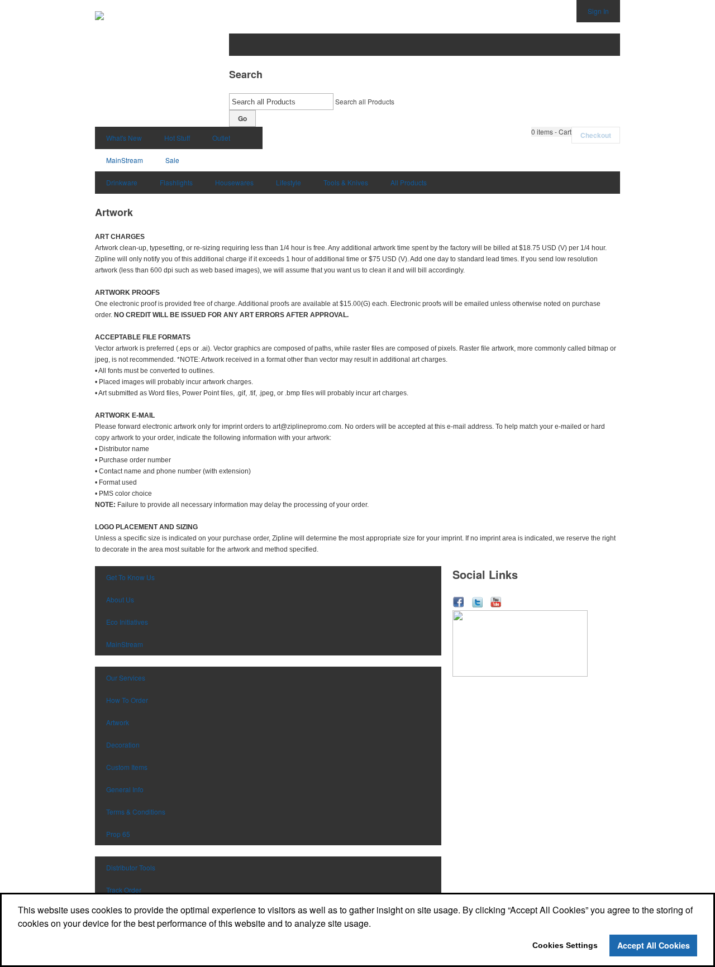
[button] (551, 132)
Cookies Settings (565, 945)
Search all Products (364, 101)
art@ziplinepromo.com (307, 426)
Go (242, 118)
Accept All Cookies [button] (653, 945)
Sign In (598, 11)
